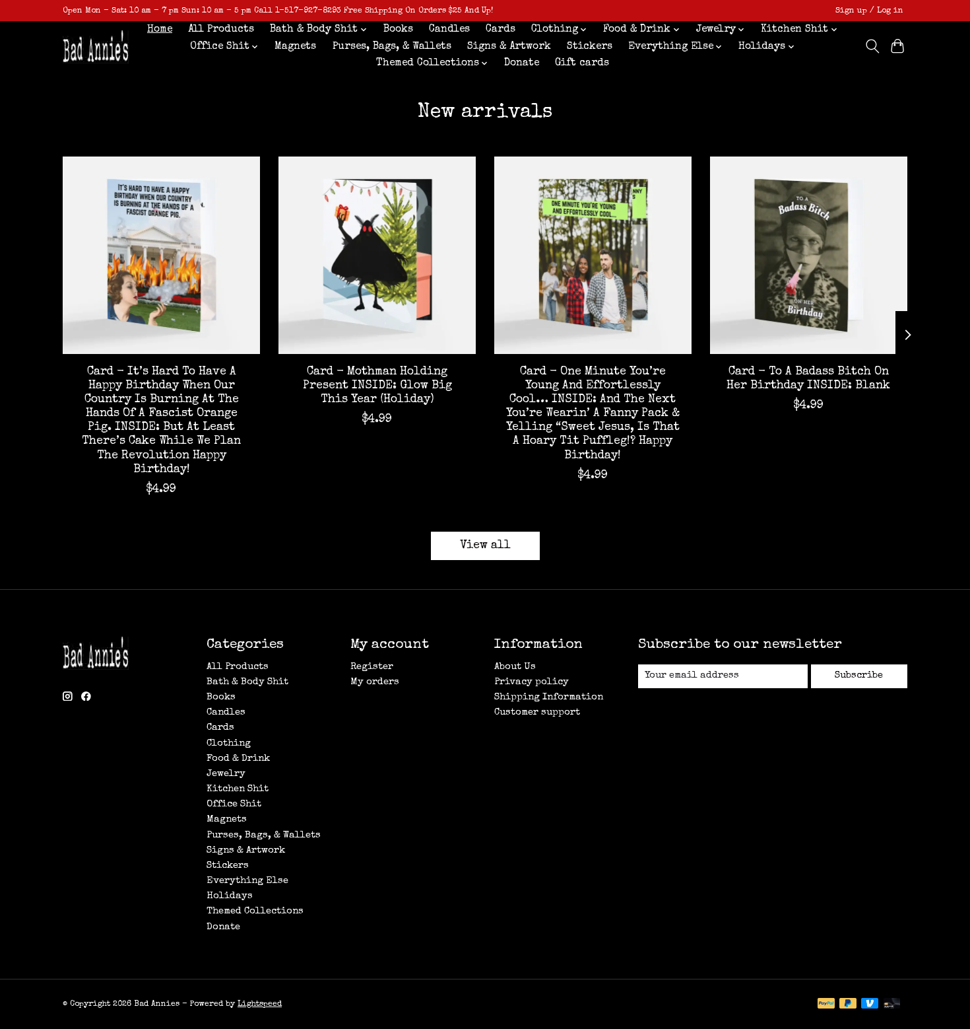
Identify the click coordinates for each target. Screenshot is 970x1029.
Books (398, 29)
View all (485, 545)
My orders (374, 682)
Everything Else (247, 881)
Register (371, 667)
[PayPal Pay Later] (848, 1004)
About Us (515, 667)
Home (159, 29)
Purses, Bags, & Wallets (392, 47)
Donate (521, 63)
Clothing (229, 743)
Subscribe (859, 675)
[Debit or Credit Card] (892, 1004)
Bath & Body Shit (247, 682)
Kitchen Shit (238, 789)
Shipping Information (548, 697)
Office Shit (234, 804)
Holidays (230, 896)
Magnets (295, 47)
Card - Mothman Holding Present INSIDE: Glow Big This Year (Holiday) (377, 386)
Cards (500, 29)
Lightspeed (260, 1004)
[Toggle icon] (872, 46)
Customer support (537, 712)
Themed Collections (255, 911)
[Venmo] (869, 1004)
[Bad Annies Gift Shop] (96, 46)
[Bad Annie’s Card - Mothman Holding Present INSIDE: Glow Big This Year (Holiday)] (377, 255)
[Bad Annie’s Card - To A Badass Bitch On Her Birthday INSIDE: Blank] (808, 255)
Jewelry (226, 774)
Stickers (589, 47)
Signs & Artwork (509, 47)
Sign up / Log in (869, 11)
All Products (221, 29)
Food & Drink (238, 758)
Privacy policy (531, 682)
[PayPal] (826, 1004)
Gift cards (582, 63)
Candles (449, 29)
